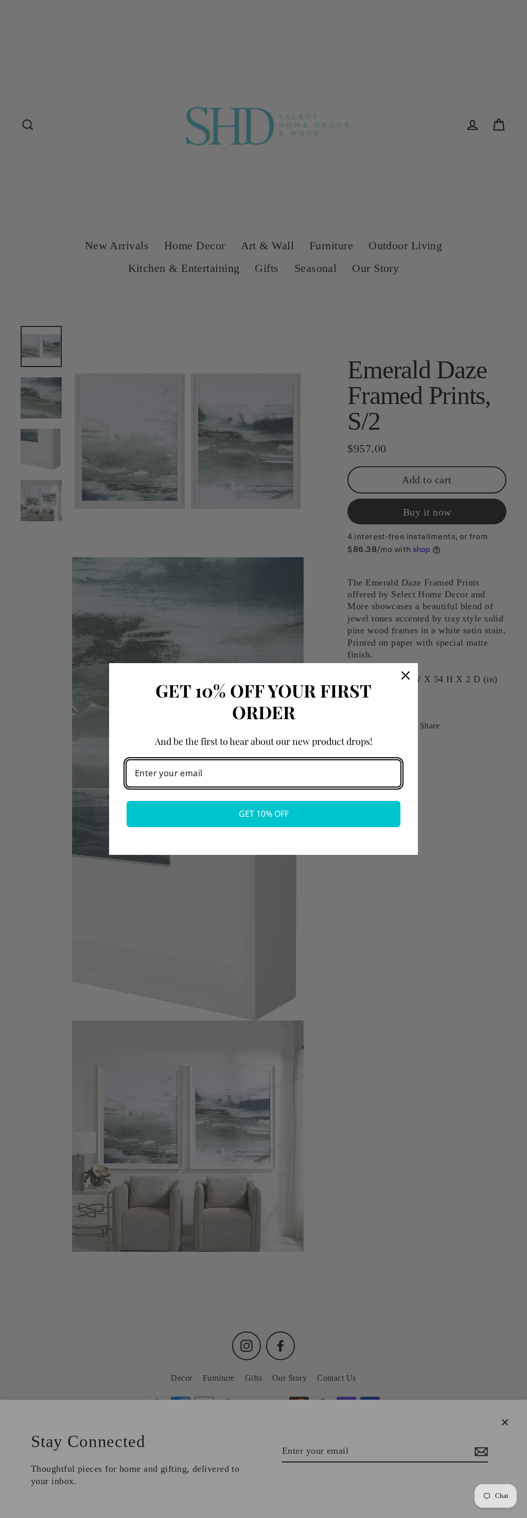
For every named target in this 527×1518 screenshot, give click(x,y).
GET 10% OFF (264, 813)
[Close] (405, 675)
